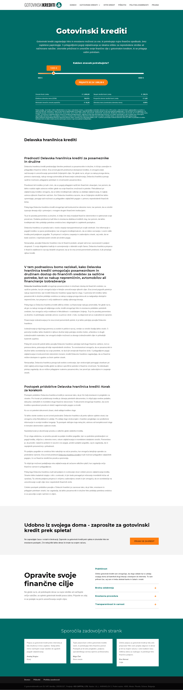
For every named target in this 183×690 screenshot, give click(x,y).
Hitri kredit (109, 5)
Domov (73, 5)
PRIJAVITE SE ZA (91, 82)
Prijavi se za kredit (144, 541)
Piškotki (122, 5)
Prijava (155, 5)
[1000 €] (53, 73)
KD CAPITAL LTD (81, 686)
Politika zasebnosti (139, 5)
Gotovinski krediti (89, 5)
